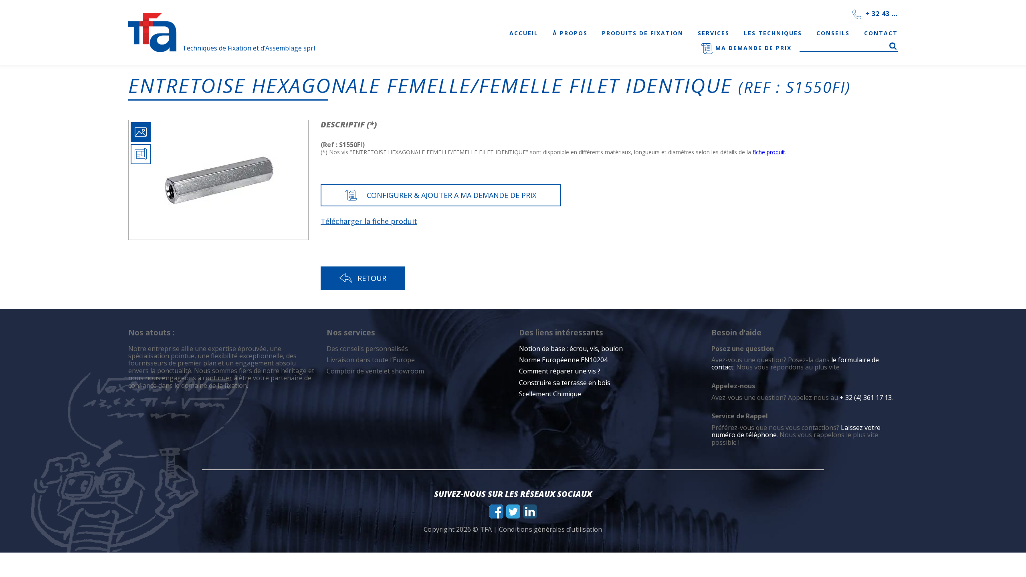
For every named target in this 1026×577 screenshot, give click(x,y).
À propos (570, 33)
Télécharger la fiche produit (369, 221)
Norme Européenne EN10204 (563, 359)
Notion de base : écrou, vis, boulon (571, 348)
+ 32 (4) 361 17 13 (866, 397)
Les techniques (773, 33)
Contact (881, 33)
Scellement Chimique (550, 393)
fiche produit (769, 152)
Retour (371, 278)
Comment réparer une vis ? (559, 371)
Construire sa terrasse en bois (565, 382)
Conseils (833, 33)
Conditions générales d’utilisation (550, 529)
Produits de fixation (642, 33)
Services (713, 33)
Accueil (523, 33)
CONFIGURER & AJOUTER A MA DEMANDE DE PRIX (451, 195)
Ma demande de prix (752, 48)
